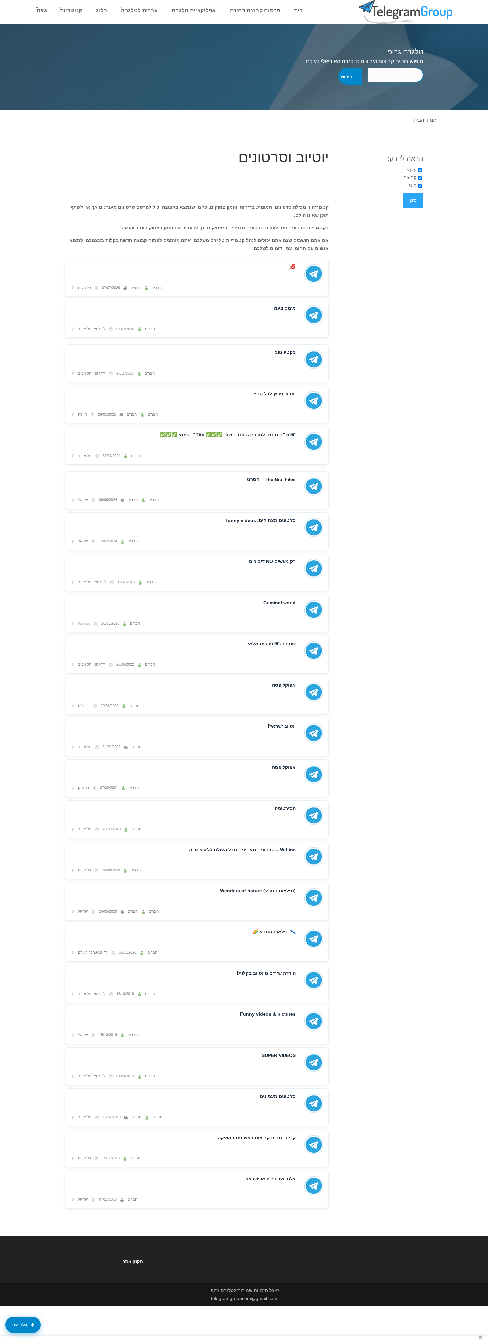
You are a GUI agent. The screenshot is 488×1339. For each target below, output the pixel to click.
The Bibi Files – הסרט (271, 479)
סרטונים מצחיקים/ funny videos (261, 520)
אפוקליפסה (284, 685)
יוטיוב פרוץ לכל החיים (273, 393)
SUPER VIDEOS (279, 1055)
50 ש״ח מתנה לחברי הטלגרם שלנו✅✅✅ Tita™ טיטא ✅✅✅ (228, 434)
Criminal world (279, 602)
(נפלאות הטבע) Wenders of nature (258, 890)
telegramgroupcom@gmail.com (244, 1298)
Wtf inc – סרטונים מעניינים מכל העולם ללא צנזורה (242, 849)
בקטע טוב (285, 352)
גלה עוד (19, 1324)
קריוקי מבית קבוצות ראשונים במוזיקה (257, 1137)
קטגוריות (71, 10)
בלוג (101, 10)
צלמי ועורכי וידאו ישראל (271, 1178)
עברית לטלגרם (139, 10)
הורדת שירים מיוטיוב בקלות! (266, 973)
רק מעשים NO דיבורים (272, 561)
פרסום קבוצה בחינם (255, 10)
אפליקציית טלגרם (194, 10)
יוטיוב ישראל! (282, 726)
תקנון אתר (133, 1261)
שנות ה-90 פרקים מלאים (270, 643)
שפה (42, 10)
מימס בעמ (285, 308)
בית (298, 10)
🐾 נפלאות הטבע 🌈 (274, 931)
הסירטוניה (285, 808)
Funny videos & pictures (268, 1014)
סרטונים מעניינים (278, 1096)
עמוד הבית (424, 120)
